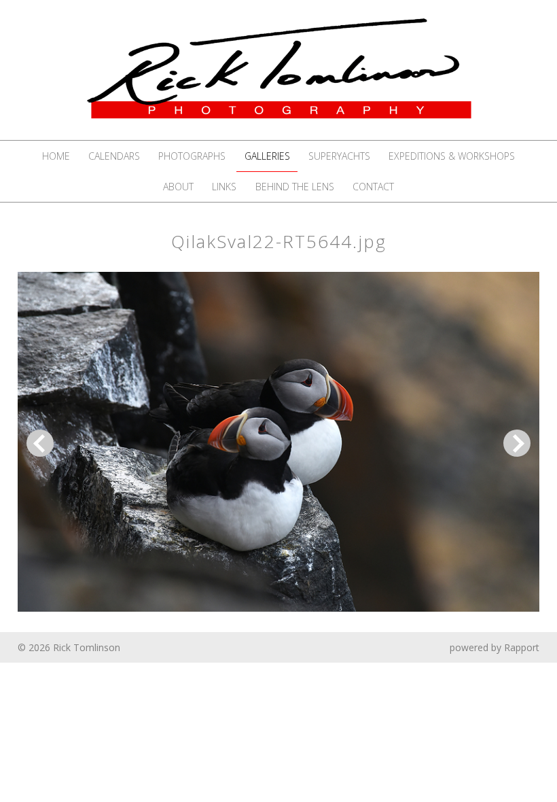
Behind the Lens (294, 186)
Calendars (114, 156)
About (178, 186)
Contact (373, 186)
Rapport (521, 647)
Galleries (267, 156)
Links (224, 186)
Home (56, 156)
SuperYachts (339, 156)
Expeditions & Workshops (452, 156)
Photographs (192, 156)
